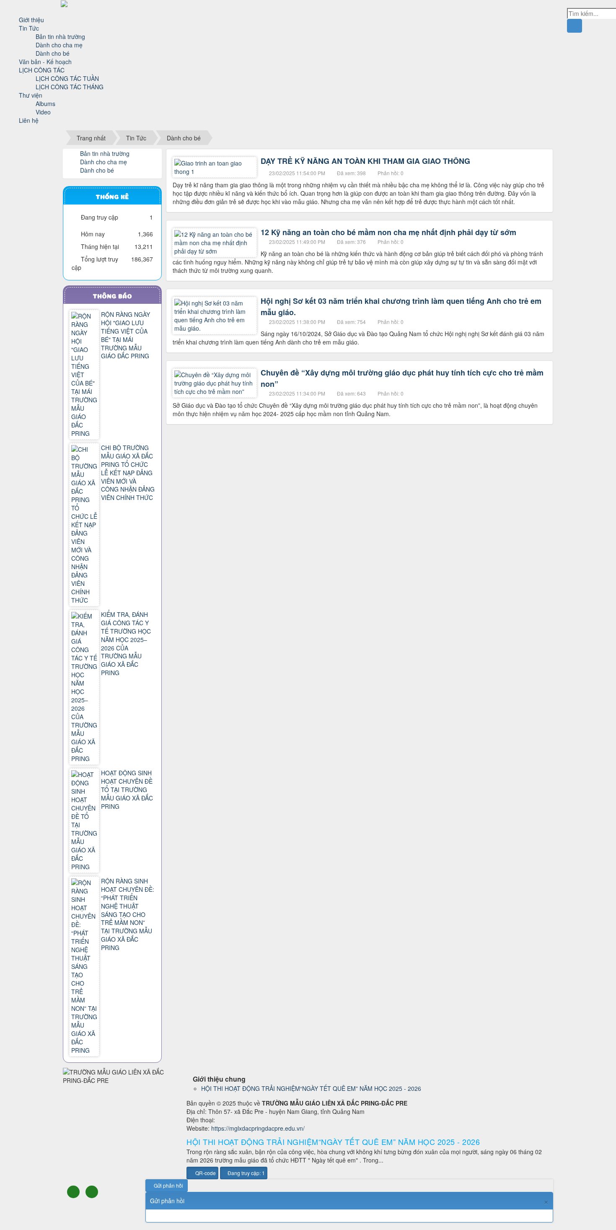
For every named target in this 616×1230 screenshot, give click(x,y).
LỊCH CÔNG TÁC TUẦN (67, 78)
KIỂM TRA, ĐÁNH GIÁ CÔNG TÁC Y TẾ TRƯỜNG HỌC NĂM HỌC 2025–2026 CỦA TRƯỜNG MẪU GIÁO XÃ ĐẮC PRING (126, 643)
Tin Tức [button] (30, 28)
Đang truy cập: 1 (245, 1172)
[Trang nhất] (23, 11)
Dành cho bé (53, 53)
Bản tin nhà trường (60, 36)
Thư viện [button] (31, 95)
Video (43, 112)
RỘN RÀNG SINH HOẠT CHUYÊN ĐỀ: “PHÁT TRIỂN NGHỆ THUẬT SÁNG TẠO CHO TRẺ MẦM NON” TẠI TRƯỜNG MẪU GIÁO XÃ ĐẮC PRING (127, 914)
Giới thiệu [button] (32, 20)
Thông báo (112, 295)
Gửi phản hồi (168, 1185)
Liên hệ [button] (29, 120)
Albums (45, 103)
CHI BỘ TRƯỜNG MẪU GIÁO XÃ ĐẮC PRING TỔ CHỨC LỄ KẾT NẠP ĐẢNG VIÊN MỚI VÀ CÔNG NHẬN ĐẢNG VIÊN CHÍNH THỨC (128, 472)
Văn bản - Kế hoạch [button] (46, 61)
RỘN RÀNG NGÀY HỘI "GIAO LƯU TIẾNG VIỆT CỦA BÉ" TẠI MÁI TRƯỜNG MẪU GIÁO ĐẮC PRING (125, 335)
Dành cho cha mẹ (59, 45)
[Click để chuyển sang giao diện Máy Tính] (91, 1192)
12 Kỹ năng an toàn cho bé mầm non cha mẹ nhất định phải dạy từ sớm (388, 232)
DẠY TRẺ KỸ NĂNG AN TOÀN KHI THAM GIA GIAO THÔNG (365, 160)
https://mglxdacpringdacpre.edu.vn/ (258, 1128)
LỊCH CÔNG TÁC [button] (42, 70)
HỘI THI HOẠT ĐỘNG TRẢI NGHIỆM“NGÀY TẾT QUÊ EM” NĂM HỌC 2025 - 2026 (311, 1088)
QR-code (205, 1172)
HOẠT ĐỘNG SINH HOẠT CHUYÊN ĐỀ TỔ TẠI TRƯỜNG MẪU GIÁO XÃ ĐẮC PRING (127, 790)
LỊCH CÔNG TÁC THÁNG (70, 87)
